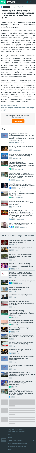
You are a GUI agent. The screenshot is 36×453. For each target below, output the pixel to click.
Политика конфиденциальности (17, 443)
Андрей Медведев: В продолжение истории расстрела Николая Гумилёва (22, 184)
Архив (9, 449)
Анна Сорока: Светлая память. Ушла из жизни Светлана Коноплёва (22, 224)
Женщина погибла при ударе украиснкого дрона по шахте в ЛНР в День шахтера (21, 202)
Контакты (11, 437)
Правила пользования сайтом (17, 446)
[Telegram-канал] (27, 2)
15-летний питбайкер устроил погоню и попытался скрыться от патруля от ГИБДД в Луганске (22, 193)
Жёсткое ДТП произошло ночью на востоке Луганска (21, 147)
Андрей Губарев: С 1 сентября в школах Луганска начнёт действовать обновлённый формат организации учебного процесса (21, 175)
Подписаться (18, 121)
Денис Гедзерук (22, 102)
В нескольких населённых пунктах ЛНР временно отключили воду (21, 155)
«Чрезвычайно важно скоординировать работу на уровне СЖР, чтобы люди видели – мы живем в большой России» (21, 164)
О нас (9, 434)
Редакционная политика (15, 440)
